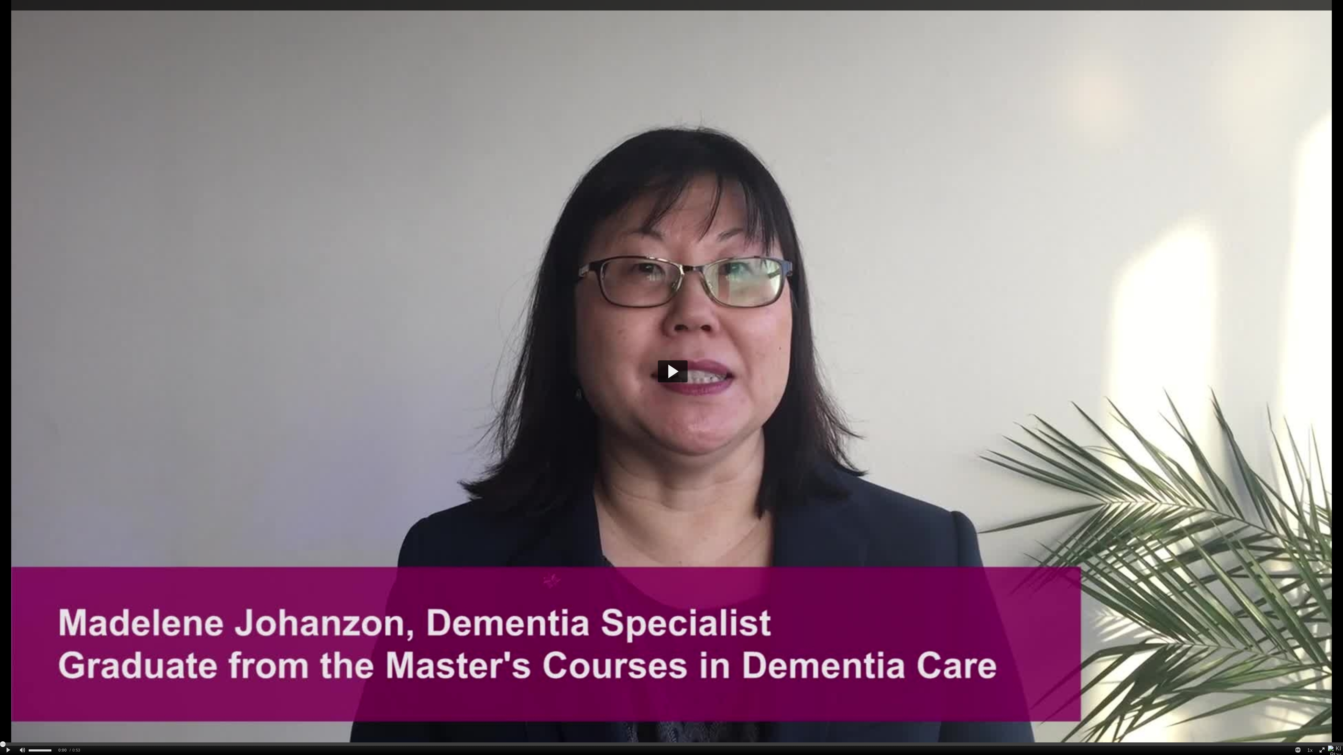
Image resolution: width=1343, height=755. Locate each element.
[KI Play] (1335, 750)
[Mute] (22, 750)
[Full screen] (1322, 750)
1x (1310, 750)
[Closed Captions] (1298, 750)
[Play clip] (8, 750)
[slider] (671, 743)
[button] (673, 371)
